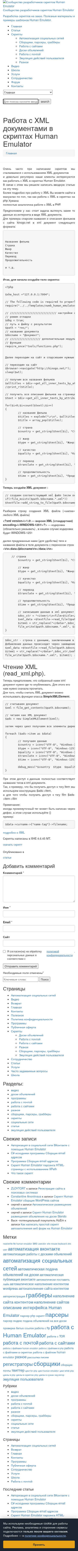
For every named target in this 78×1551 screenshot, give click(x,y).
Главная (11, 153)
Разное (23, 1047)
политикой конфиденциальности (60, 953)
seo (35, 1243)
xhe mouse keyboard (57, 1243)
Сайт (6, 937)
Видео (15, 999)
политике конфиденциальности (45, 1535)
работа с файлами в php (51, 1348)
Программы (18, 1023)
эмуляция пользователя (23, 1379)
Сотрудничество (21, 1059)
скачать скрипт (12, 844)
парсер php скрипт (32, 1316)
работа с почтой (21, 1102)
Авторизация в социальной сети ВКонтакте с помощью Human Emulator (40, 1147)
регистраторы (18, 1363)
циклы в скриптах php (27, 1374)
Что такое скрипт (22, 1173)
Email (6, 922)
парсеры (57, 1314)
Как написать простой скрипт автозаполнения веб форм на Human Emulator (41, 1226)
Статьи (15, 1063)
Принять (39, 1544)
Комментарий (12, 873)
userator (42, 1243)
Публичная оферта (23, 1027)
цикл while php (67, 1370)
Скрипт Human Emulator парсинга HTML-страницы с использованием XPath (37, 1167)
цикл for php (31, 1370)
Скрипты (16, 1031)
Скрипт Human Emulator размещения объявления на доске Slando (38, 1214)
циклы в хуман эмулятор (51, 1374)
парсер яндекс (12, 1321)
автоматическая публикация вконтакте (33, 1277)
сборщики (47, 1363)
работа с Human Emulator (38, 1331)
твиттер (18, 1370)
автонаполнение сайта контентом (44, 1288)
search (45, 101)
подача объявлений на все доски (45, 1321)
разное (15, 1110)
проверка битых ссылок (18, 1328)
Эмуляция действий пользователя (41, 1055)
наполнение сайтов (51, 1301)
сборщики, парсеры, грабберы (31, 1114)
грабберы (39, 1295)
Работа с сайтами (30, 1043)
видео (15, 1090)
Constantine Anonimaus (26, 1196)
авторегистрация (14, 1296)
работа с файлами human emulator (20, 1348)
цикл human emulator (48, 1370)
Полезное (17, 1015)
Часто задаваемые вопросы (29, 1071)
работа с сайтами (22, 1106)
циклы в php (9, 1374)
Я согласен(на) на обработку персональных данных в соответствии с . (41, 955)
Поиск (45, 979)
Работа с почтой (29, 1039)
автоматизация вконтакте (34, 1248)
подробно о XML (14, 832)
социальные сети (22, 1122)
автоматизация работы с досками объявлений (37, 1254)
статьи (7, 857)
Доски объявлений (31, 1035)
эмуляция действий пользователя (33, 1130)
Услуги (15, 1067)
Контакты (17, 1011)
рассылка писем (38, 1357)
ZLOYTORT (18, 1188)
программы (18, 1098)
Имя (6, 907)
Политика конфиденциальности (32, 1019)
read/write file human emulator (17, 1243)
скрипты (16, 1118)
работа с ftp (42, 1328)
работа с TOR (56, 1336)
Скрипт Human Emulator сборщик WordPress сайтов (42, 1198)
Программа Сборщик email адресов (34, 1161)
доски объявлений (23, 1094)
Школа (15, 1075)
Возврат (16, 1003)
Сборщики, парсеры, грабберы (39, 1051)
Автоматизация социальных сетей (33, 995)
